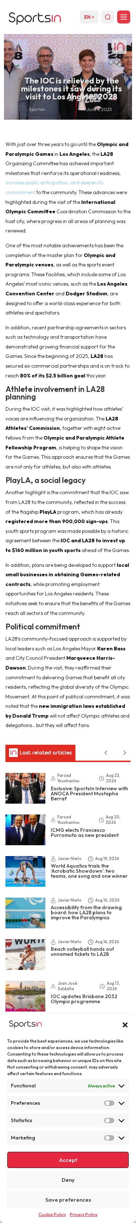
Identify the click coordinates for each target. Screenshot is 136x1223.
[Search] (107, 16)
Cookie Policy (52, 1214)
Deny (68, 1179)
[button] (125, 1025)
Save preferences (68, 1199)
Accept (68, 1159)
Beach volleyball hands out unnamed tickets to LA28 (82, 951)
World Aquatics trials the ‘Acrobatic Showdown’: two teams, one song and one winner (89, 871)
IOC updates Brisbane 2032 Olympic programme (84, 999)
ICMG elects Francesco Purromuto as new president (85, 832)
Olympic (70, 66)
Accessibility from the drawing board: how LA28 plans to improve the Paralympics (86, 912)
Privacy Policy (84, 1214)
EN (89, 17)
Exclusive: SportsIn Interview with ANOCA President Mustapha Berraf (89, 793)
